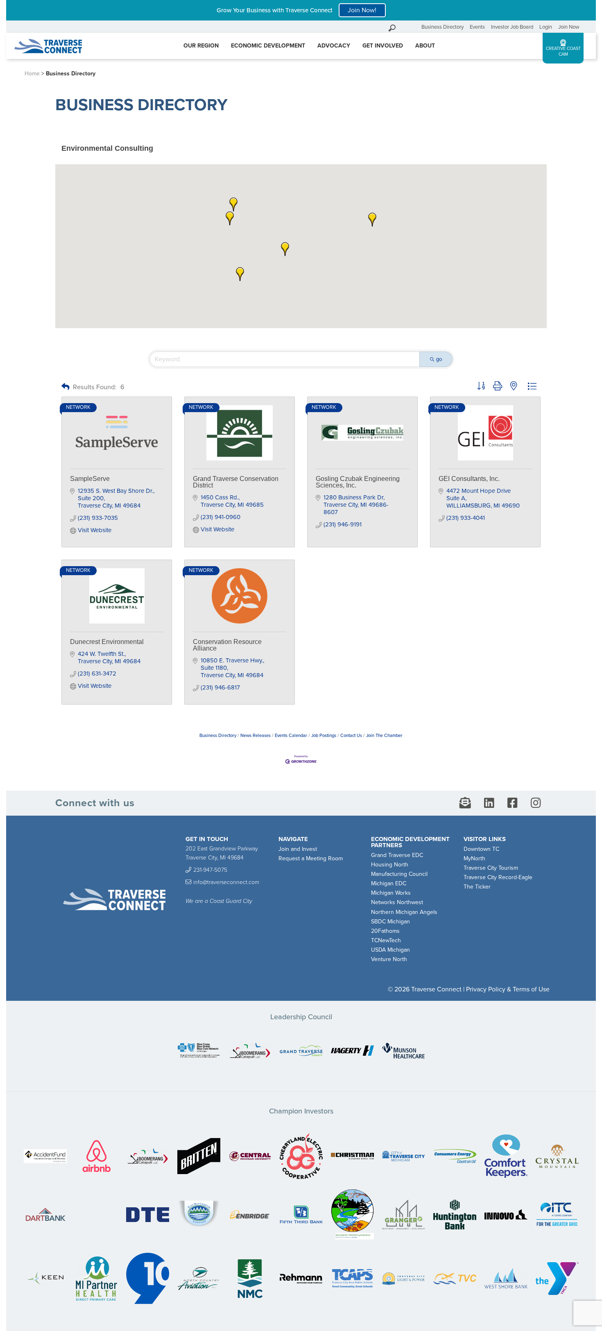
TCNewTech (386, 940)
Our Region (201, 45)
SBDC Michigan (390, 921)
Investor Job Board (512, 27)
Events (477, 27)
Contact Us (351, 735)
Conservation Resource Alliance (227, 645)
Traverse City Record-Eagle (498, 877)
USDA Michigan (390, 949)
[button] (285, 249)
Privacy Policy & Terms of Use (508, 989)
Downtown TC (481, 849)
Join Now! (362, 10)
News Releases (255, 735)
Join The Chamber (384, 735)
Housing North (389, 864)
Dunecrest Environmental (107, 641)
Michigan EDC (388, 883)
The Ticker (477, 886)
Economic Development (268, 45)
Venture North (389, 959)
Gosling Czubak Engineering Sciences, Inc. (358, 482)
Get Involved (382, 45)
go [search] (439, 359)
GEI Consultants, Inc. (469, 478)
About (425, 45)
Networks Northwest (397, 902)
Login (545, 27)
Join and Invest (297, 849)
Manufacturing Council (399, 874)
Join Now (568, 27)
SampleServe (90, 478)
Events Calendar (291, 735)
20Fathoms (385, 930)
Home (32, 73)
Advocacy (333, 45)
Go (413, 27)
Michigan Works (391, 892)
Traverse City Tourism (491, 867)
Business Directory (442, 27)
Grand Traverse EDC (397, 855)
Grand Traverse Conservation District (235, 482)
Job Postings (323, 735)
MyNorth (474, 858)
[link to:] (198, 1051)
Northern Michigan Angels (404, 912)
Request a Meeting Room (310, 858)
